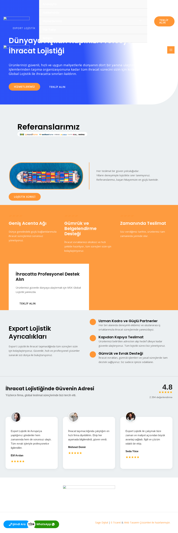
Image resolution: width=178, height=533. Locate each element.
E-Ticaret (116, 522)
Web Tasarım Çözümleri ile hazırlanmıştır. (147, 522)
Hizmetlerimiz (52, 21)
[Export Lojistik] (16, 21)
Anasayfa (49, 4)
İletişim (48, 38)
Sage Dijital (101, 522)
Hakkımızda (51, 13)
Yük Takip (49, 30)
